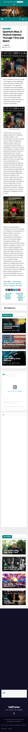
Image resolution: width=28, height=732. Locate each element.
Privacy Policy (17, 725)
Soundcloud (11, 283)
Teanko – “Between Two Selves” (12, 602)
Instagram (12, 285)
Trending (10, 728)
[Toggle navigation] (25, 19)
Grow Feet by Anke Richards (12, 359)
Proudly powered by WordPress (11, 719)
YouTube (5, 285)
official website (16, 281)
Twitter (20, 285)
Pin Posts (11, 725)
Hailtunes (6, 45)
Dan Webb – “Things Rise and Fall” (13, 585)
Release (8, 28)
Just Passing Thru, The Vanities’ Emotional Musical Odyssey (19, 297)
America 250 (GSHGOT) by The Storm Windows (14, 343)
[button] (20, 19)
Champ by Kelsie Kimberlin (11, 327)
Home (2, 725)
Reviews (24, 725)
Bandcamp (19, 283)
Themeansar (18, 721)
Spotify (5, 283)
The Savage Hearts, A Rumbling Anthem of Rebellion (8, 296)
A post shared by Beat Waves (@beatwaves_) (15, 406)
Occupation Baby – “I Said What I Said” (13, 551)
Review (10, 324)
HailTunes (6, 10)
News (4, 28)
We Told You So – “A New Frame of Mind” (13, 568)
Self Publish (4, 728)
